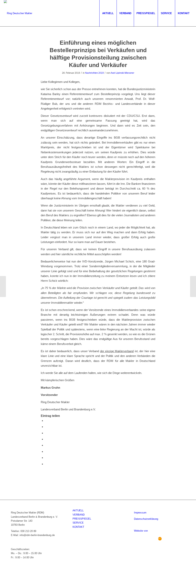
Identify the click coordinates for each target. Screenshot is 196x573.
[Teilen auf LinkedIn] (46, 439)
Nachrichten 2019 (94, 73)
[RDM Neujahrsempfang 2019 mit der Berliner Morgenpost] (3, 286)
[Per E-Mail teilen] (46, 464)
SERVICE (78, 522)
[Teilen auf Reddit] (46, 457)
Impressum (140, 512)
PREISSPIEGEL (82, 518)
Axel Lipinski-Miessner (122, 73)
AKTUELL (78, 510)
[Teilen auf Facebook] (46, 420)
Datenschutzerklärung (146, 518)
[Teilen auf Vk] (46, 451)
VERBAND (79, 514)
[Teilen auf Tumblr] (46, 445)
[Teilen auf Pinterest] (46, 433)
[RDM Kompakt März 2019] (193, 286)
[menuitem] (108, 13)
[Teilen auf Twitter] (46, 426)
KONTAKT (78, 526)
